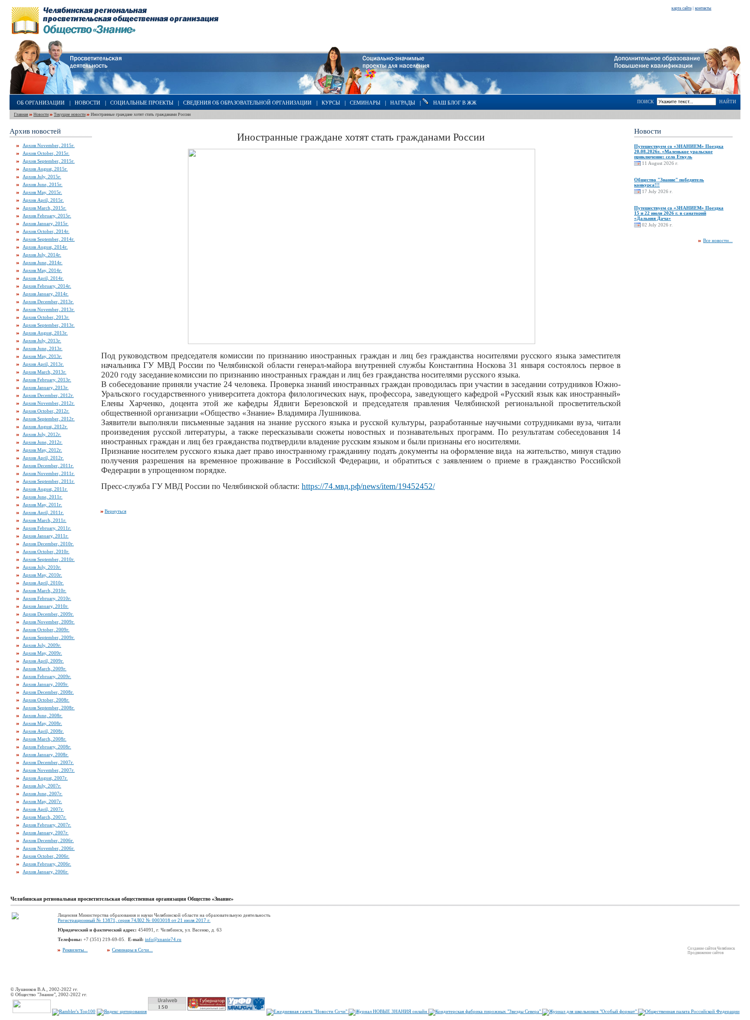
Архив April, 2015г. (43, 200)
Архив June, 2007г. (42, 793)
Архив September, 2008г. (49, 707)
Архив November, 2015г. (49, 145)
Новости (87, 103)
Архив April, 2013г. (43, 364)
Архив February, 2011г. (47, 528)
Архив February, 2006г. (47, 863)
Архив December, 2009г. (48, 614)
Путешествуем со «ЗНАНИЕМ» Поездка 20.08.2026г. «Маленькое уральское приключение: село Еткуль (679, 151)
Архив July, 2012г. (42, 434)
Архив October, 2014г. (46, 231)
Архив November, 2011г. (49, 473)
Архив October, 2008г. (46, 699)
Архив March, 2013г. (44, 371)
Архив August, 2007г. (45, 778)
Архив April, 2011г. (43, 512)
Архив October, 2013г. (46, 317)
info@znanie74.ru (163, 939)
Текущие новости (70, 114)
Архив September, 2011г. (49, 481)
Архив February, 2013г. (47, 379)
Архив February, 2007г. (47, 824)
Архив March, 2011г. (44, 520)
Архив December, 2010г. (48, 543)
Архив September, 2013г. (49, 325)
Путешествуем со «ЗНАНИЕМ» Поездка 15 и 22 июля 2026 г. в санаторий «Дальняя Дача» (679, 213)
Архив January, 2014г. (46, 293)
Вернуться (115, 511)
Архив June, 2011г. (42, 496)
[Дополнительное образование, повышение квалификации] (677, 92)
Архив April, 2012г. (43, 457)
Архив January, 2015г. (46, 223)
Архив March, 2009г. (44, 668)
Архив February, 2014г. (47, 286)
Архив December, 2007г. (48, 762)
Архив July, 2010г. (42, 567)
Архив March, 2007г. (44, 817)
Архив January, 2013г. (46, 387)
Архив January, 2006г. (46, 871)
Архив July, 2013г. (42, 340)
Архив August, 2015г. (45, 168)
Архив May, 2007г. (42, 801)
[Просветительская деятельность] (66, 92)
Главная (21, 114)
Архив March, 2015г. (44, 207)
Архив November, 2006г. (49, 848)
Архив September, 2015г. (49, 161)
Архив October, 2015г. (46, 153)
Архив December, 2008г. (48, 692)
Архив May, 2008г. (42, 723)
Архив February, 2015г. (47, 215)
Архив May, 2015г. (42, 192)
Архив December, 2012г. (48, 395)
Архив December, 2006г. (48, 840)
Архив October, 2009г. (46, 629)
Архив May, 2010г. (42, 574)
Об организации (41, 103)
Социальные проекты (141, 103)
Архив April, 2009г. (43, 660)
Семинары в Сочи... (132, 949)
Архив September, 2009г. (49, 637)
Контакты (703, 8)
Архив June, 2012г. (42, 442)
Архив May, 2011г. (42, 504)
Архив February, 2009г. (47, 676)
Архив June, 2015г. (42, 184)
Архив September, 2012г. (49, 418)
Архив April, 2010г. (43, 582)
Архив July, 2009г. (42, 645)
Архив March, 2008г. (44, 738)
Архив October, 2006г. (46, 856)
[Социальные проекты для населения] (375, 92)
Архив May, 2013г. (42, 356)
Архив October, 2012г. (46, 410)
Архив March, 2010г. (44, 590)
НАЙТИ (727, 101)
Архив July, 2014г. (42, 254)
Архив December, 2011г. (48, 465)
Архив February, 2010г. (47, 598)
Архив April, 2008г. (43, 731)
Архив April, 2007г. (43, 809)
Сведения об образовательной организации (247, 103)
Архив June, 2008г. (42, 715)
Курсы (331, 103)
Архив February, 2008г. (47, 746)
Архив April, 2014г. (43, 278)
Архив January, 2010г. (46, 606)
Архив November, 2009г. (49, 621)
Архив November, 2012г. (49, 403)
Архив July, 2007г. (42, 785)
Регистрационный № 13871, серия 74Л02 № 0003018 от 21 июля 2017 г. (134, 920)
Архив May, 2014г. (42, 270)
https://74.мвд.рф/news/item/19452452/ (368, 486)
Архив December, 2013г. (48, 301)
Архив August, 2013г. (45, 332)
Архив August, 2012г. (45, 426)
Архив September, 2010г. (49, 559)
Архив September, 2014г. (49, 239)
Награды (402, 103)
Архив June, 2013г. (42, 348)
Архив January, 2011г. (46, 535)
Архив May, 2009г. (42, 653)
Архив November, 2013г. (49, 309)
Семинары (365, 103)
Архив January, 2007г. (46, 832)
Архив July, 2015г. (42, 176)
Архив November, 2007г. (49, 770)
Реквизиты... (75, 949)
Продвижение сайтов (706, 953)
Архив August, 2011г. (45, 489)
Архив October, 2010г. (46, 551)
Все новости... (718, 240)
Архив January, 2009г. (46, 684)
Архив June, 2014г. (42, 262)
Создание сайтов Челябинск (711, 948)
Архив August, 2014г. (45, 246)
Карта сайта (681, 8)
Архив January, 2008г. (46, 754)
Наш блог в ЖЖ (455, 103)
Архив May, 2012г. (42, 450)
